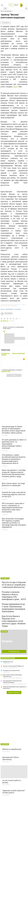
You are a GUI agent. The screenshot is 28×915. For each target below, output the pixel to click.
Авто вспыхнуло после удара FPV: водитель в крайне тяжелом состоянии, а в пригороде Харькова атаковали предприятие (14, 523)
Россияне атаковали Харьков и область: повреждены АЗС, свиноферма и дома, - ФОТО (14, 596)
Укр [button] (5, 8)
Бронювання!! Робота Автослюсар (10, 758)
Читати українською (5, 22)
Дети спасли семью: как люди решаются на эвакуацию (13, 484)
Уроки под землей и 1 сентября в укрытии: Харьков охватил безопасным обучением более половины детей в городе (14, 473)
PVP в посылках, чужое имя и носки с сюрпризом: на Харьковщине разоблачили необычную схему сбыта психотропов (13, 507)
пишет (15, 87)
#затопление (18, 309)
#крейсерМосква (10, 309)
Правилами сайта (5, 371)
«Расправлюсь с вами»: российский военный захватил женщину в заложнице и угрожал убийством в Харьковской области (13, 459)
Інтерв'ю (7, 641)
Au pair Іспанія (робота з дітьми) (11, 781)
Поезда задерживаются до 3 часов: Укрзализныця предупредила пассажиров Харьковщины (13, 608)
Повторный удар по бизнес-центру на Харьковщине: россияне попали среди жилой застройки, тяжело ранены (13, 430)
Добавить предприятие (14, 692)
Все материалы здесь (14, 651)
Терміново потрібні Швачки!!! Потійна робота (13, 792)
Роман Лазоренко (8, 313)
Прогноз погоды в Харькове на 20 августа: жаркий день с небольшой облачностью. (14, 584)
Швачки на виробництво (11, 749)
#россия (3, 309)
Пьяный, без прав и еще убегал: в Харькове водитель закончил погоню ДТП (14, 494)
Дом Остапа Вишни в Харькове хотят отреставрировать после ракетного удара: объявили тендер (13, 621)
